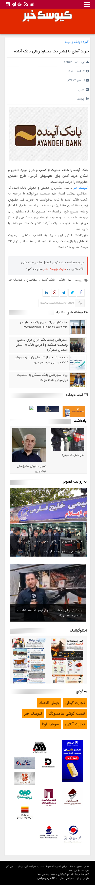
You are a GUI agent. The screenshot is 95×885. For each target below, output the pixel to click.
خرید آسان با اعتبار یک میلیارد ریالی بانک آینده (51, 51)
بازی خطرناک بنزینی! (73, 455)
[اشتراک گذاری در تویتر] (72, 292)
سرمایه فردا (50, 724)
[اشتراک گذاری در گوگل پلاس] (55, 292)
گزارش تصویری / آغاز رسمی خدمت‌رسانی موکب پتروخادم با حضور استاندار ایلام (48, 546)
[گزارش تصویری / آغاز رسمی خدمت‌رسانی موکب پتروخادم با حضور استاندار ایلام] (48, 522)
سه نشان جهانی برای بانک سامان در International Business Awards (44, 325)
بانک (62, 279)
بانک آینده (48, 279)
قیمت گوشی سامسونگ (66, 714)
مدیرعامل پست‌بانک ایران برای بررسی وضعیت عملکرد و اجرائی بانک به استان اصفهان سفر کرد (41, 344)
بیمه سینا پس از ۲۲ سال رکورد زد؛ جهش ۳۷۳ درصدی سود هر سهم (41, 360)
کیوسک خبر (80, 187)
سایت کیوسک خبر (55, 269)
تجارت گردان (75, 703)
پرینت (81, 98)
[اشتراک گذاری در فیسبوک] (81, 292)
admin (68, 62)
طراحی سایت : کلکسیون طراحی (54, 878)
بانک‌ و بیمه (72, 42)
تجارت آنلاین (75, 724)
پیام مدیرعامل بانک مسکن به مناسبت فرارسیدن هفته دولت (42, 377)
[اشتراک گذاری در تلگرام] (63, 292)
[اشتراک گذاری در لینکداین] (46, 292)
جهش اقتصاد (49, 703)
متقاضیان (31, 279)
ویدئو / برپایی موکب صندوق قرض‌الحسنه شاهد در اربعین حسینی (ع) (48, 613)
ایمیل (81, 89)
